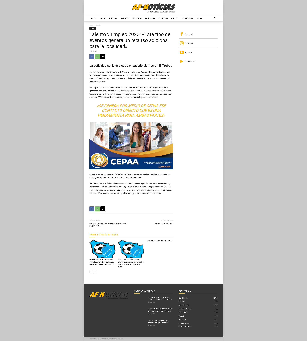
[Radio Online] (182, 62)
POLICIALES (163, 18)
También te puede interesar (103, 234)
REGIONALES (188, 18)
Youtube (188, 52)
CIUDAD (103, 18)
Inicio (93, 18)
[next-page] (94, 271)
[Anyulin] (153, 8)
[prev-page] (90, 271)
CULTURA (113, 18)
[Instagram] (182, 43)
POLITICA (175, 18)
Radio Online (190, 61)
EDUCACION (150, 18)
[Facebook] (91, 56)
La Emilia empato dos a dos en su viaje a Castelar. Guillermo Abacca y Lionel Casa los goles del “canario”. (101, 262)
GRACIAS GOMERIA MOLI (163, 223)
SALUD (199, 18)
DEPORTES (125, 18)
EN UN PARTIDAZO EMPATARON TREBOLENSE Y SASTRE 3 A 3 (108, 224)
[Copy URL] (102, 56)
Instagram (189, 43)
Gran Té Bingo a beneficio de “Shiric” (159, 241)
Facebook (189, 34)
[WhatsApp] (97, 56)
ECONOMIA (137, 18)
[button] (215, 19)
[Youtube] (182, 53)
